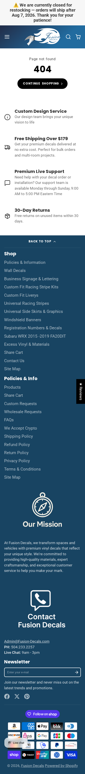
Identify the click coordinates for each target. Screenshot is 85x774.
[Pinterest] (27, 696)
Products (12, 387)
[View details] (42, 117)
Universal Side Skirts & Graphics (33, 311)
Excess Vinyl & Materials (26, 344)
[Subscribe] (76, 672)
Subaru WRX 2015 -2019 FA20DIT (35, 336)
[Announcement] (42, 12)
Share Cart (13, 352)
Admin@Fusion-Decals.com (26, 641)
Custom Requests (20, 403)
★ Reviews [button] (81, 391)
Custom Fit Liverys (21, 295)
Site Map (12, 369)
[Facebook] (7, 696)
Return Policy (16, 452)
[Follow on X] (17, 696)
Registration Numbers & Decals (33, 328)
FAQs (9, 420)
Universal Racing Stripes (26, 303)
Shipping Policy (18, 436)
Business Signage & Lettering (31, 279)
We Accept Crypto (20, 428)
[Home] (42, 36)
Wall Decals (15, 270)
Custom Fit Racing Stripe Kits (31, 287)
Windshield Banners (22, 319)
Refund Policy (17, 444)
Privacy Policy (17, 460)
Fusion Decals (32, 765)
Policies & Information (25, 262)
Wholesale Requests (23, 411)
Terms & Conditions (22, 469)
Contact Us (14, 360)
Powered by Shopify (61, 765)
